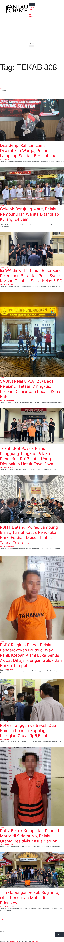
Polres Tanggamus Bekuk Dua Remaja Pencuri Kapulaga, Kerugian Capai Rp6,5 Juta (28, 730)
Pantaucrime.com (14, 941)
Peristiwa (31, 13)
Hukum (31, 9)
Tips (30, 14)
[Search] (29, 40)
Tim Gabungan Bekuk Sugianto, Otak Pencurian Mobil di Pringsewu (29, 897)
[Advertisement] (40, 28)
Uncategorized (4, 722)
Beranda (31, 7)
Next (3, 919)
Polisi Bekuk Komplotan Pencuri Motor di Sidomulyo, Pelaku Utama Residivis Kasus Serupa (29, 835)
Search (2, 931)
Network (31, 16)
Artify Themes (35, 941)
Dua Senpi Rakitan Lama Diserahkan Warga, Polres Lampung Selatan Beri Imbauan (29, 150)
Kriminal (31, 11)
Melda (1, 159)
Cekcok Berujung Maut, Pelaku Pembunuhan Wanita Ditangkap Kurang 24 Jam (29, 214)
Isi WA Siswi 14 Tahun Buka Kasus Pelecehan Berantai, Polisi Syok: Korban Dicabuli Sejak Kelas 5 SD (32, 275)
